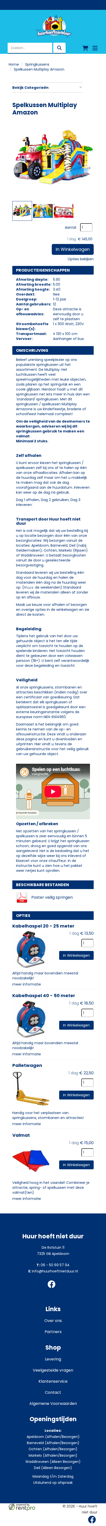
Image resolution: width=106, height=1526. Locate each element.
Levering (53, 1359)
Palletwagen (27, 1065)
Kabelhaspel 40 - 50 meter (43, 995)
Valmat (21, 1135)
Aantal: (71, 227)
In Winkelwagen (73, 249)
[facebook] (53, 1288)
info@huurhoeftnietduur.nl (53, 1271)
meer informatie (26, 984)
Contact (53, 1392)
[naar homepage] (53, 26)
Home (14, 64)
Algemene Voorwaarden (53, 1403)
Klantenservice (53, 1381)
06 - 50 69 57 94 (53, 1265)
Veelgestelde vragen (53, 1370)
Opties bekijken (81, 259)
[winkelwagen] (85, 48)
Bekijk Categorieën (30, 87)
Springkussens (37, 64)
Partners (53, 1332)
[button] (17, 168)
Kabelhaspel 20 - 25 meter (43, 926)
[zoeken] (59, 48)
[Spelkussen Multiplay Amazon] (53, 159)
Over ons (53, 1320)
